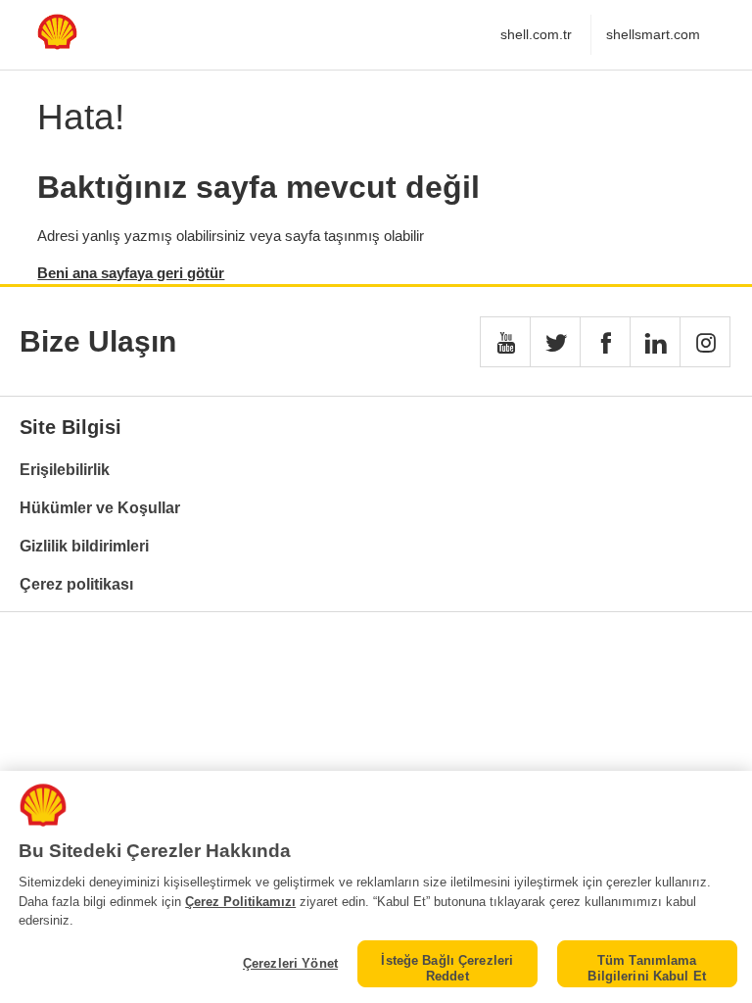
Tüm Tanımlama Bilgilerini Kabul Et (647, 968)
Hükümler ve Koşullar (100, 508)
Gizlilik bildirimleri (84, 546)
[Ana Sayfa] (56, 44)
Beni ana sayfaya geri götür (130, 272)
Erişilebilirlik (65, 469)
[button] (505, 341)
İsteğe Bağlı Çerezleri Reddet (447, 968)
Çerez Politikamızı (240, 901)
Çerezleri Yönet (290, 963)
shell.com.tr (536, 34)
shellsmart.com (653, 34)
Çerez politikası (76, 584)
